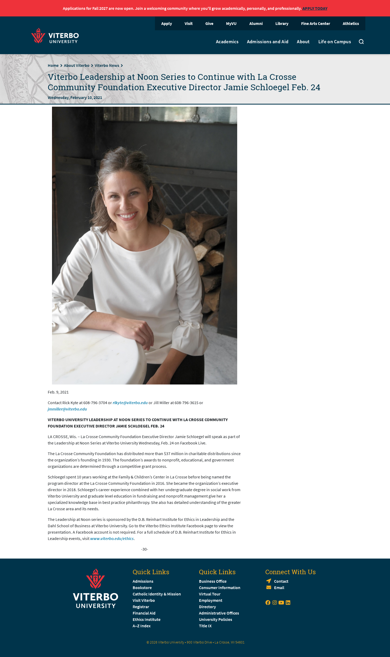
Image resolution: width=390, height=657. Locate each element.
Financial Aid (144, 613)
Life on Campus (334, 42)
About (303, 42)
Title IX (205, 625)
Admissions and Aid (267, 42)
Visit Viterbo (144, 600)
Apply (166, 23)
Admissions (143, 581)
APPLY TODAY (314, 8)
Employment (210, 600)
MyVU (231, 23)
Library (281, 23)
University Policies (215, 619)
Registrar (141, 606)
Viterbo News (107, 65)
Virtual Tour (209, 594)
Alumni (256, 23)
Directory (208, 606)
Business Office (213, 581)
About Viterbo (76, 65)
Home (53, 65)
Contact (281, 581)
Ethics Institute (147, 619)
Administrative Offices (219, 613)
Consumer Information (219, 587)
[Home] (56, 35)
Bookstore (142, 587)
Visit (189, 23)
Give (209, 23)
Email (279, 587)
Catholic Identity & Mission (157, 594)
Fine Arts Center (315, 23)
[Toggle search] (361, 42)
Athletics (351, 23)
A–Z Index (142, 625)
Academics (227, 42)
